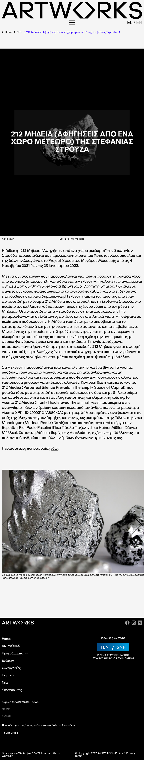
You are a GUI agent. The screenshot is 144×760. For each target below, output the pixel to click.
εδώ (54, 448)
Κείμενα (8, 675)
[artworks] (72, 17)
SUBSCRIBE (11, 732)
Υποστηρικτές (12, 690)
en (139, 22)
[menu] (72, 22)
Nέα (19, 32)
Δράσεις (8, 660)
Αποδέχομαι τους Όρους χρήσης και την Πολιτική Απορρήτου (40, 725)
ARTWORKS (11, 646)
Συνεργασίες (11, 668)
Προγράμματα (12, 653)
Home (8, 32)
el (130, 22)
